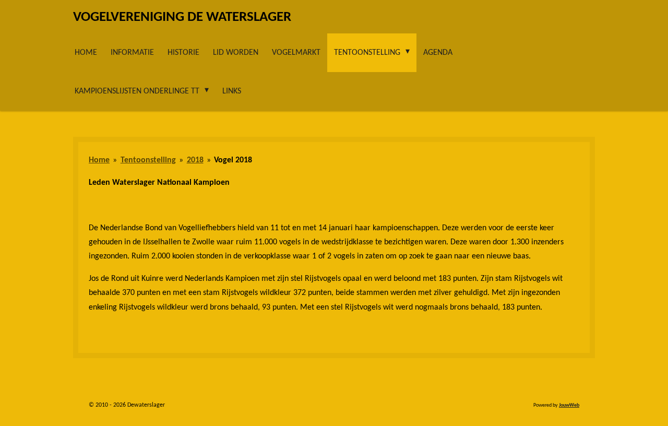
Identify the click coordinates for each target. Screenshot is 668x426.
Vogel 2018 (233, 160)
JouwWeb (569, 405)
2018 (195, 160)
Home (99, 160)
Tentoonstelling (148, 160)
